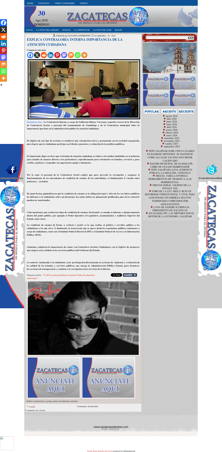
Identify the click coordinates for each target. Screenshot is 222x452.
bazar (118, 29)
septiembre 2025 (172, 146)
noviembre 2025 (172, 141)
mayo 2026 (171, 124)
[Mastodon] (64, 55)
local (29, 29)
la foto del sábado (47, 29)
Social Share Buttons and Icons (100, 451)
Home (30, 3)
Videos (84, 3)
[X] (37, 55)
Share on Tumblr (130, 275)
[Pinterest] (57, 55)
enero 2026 (171, 135)
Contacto (43, 3)
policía (66, 29)
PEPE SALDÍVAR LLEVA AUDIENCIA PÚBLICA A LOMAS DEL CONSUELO (170, 171)
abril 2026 (172, 127)
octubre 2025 (171, 143)
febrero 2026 (171, 132)
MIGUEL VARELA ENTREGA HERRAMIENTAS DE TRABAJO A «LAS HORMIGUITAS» (170, 179)
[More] (84, 55)
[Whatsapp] (78, 55)
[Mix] (71, 55)
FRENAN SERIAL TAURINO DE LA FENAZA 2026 (172, 186)
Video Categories (65, 3)
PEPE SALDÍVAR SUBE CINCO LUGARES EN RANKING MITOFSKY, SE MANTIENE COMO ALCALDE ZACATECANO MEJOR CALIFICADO (171, 155)
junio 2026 (171, 121)
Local (32, 406)
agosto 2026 (172, 116)
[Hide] (1, 85)
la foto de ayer (102, 29)
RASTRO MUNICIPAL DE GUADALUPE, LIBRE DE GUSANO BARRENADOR (171, 165)
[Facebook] (30, 55)
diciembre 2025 (171, 138)
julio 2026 (172, 118)
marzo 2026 (172, 129)
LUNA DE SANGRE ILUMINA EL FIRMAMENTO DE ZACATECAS (171, 208)
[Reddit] (44, 55)
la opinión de (82, 29)
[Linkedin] (51, 55)
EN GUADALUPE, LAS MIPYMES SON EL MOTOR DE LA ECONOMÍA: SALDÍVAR (171, 215)
